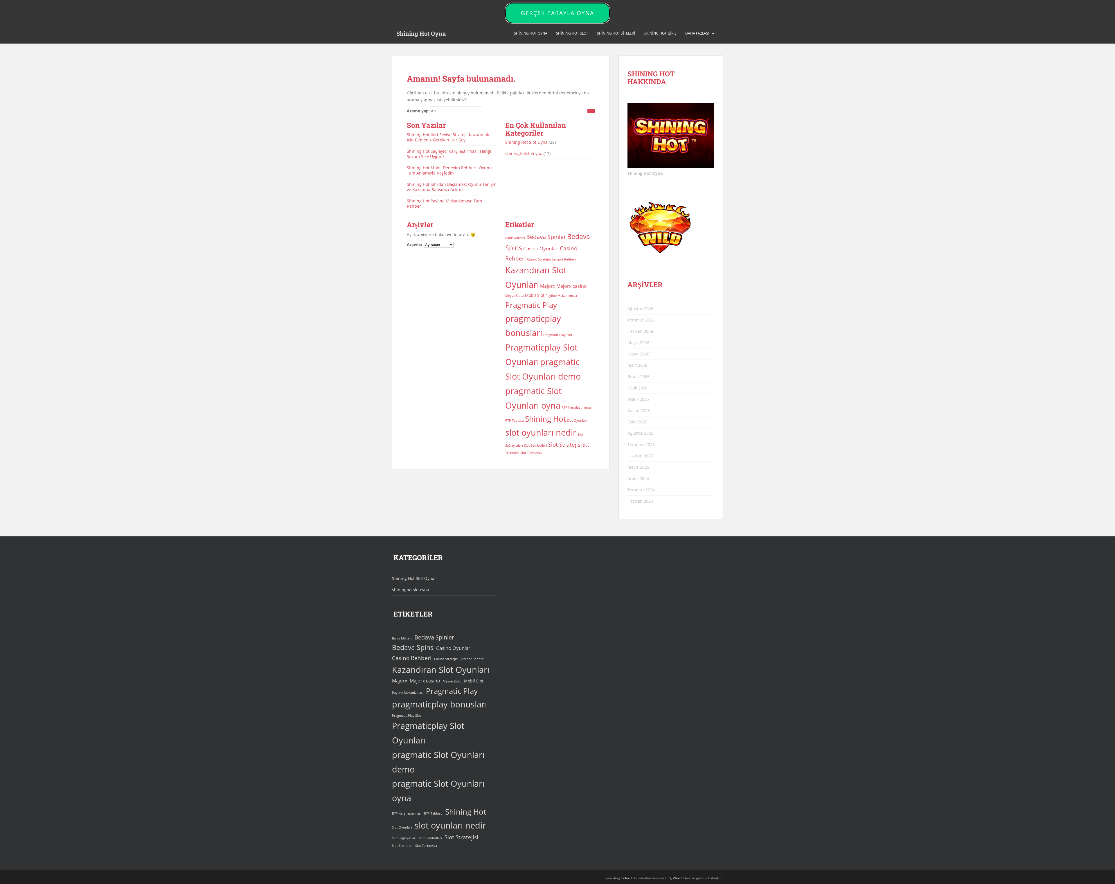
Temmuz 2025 (641, 444)
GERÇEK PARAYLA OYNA (557, 13)
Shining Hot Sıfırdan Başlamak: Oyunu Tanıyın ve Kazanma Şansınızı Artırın (452, 187)
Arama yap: (418, 111)
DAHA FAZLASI (697, 33)
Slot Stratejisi (565, 444)
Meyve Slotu (514, 296)
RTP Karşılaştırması (576, 407)
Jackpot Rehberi (564, 259)
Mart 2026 (637, 365)
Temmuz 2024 (641, 490)
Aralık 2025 (638, 399)
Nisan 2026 (638, 354)
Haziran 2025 (640, 456)
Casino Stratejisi (539, 259)
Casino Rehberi (411, 658)
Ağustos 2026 (640, 308)
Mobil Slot (534, 295)
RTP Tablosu (514, 420)
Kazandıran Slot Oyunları (440, 669)
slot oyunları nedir (540, 432)
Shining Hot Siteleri (616, 33)
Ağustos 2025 (640, 433)
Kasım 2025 (638, 410)
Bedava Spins (413, 647)
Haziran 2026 (640, 331)
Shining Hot (545, 419)
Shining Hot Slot (572, 33)
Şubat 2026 (638, 376)
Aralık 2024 (638, 478)
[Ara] (591, 111)
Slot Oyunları (577, 420)
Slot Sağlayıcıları (404, 838)
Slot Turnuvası (531, 453)
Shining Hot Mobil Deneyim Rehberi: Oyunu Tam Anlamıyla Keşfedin (449, 170)
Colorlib (627, 878)
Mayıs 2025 (638, 467)
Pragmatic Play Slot (557, 335)
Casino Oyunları (541, 248)
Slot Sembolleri (535, 445)
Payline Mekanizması (561, 296)
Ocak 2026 (637, 388)
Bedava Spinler (546, 237)
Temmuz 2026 (641, 320)
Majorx (547, 286)
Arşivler (414, 244)
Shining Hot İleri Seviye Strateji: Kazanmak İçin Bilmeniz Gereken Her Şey (448, 137)
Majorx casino (571, 286)
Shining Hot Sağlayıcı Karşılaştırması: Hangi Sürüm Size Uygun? (449, 153)
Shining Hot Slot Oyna (526, 142)
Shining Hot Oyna (421, 33)
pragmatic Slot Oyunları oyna (438, 791)
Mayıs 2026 (638, 342)
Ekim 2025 (637, 422)
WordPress (681, 878)
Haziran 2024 (640, 501)
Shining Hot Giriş (660, 33)
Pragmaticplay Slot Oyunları (428, 733)
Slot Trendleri (402, 846)
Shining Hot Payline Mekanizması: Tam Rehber (444, 203)
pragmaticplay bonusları (439, 704)
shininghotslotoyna (523, 153)
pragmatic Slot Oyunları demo (438, 762)
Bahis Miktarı (515, 238)
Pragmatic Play (531, 305)
